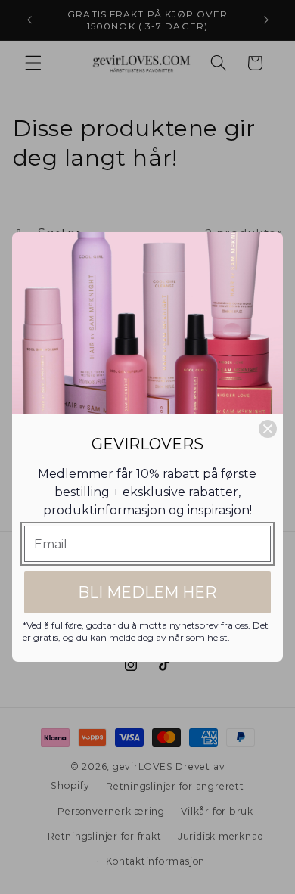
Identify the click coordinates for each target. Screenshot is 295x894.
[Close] (268, 429)
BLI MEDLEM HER (147, 592)
